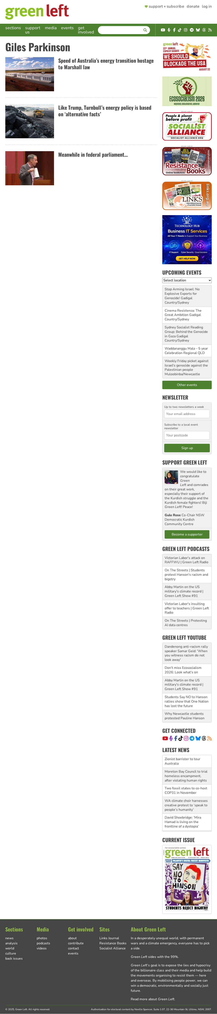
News (9, 938)
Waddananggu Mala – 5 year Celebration (186, 350)
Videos (42, 948)
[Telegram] (191, 738)
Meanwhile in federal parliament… (93, 154)
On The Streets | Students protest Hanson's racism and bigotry (186, 574)
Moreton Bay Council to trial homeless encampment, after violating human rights (186, 776)
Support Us (32, 30)
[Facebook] (175, 738)
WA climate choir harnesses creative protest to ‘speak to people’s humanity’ (186, 805)
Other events (187, 385)
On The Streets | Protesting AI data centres (186, 622)
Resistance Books (113, 943)
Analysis (11, 943)
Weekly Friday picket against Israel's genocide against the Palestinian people (187, 365)
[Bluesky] (198, 738)
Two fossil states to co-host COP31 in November (186, 790)
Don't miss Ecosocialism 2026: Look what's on (183, 670)
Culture (10, 953)
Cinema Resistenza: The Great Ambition (183, 312)
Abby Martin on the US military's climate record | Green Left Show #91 (184, 591)
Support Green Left (184, 462)
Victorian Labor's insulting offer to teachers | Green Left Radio (187, 608)
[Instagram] (186, 738)
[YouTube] (165, 738)
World (9, 948)
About (72, 938)
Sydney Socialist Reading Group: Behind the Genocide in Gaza (186, 332)
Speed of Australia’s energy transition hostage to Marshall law (106, 64)
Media (51, 28)
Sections (13, 28)
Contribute (76, 943)
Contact (73, 948)
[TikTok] (180, 738)
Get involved (86, 30)
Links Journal (109, 938)
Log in (207, 6)
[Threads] (204, 738)
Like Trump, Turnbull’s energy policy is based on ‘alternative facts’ (104, 111)
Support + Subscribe (166, 6)
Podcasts (43, 943)
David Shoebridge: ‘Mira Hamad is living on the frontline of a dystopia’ (183, 822)
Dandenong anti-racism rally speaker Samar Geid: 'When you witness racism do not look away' (186, 653)
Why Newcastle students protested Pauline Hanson (184, 716)
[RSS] (209, 738)
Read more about (152, 999)
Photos (42, 938)
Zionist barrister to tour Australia (182, 761)
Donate (193, 6)
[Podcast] (171, 738)
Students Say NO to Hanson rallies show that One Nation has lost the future (187, 701)
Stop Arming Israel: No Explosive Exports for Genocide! (182, 293)
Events (67, 28)
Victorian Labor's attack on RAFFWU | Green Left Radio (186, 560)
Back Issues (14, 958)
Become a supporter (187, 534)
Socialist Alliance (112, 948)
